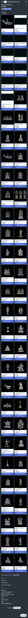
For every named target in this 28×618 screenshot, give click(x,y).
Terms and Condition (6, 585)
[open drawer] (2, 2)
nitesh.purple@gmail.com (6, 603)
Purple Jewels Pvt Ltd (13, 1)
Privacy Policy (4, 582)
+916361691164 (4, 599)
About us (3, 580)
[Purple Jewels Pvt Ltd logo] (5, 2)
